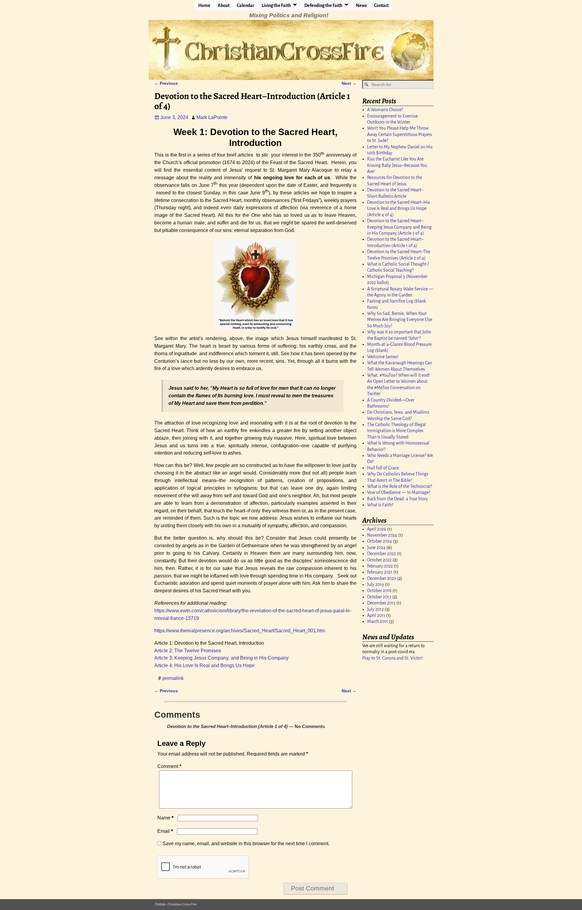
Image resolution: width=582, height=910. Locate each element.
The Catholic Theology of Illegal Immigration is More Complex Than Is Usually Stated (396, 430)
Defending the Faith (323, 5)
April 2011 (376, 615)
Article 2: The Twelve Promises (187, 650)
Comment (169, 766)
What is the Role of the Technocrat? (399, 486)
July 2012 (375, 609)
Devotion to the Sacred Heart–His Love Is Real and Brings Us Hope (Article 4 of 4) (398, 208)
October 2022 (379, 560)
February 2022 (380, 566)
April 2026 (376, 529)
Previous (166, 83)
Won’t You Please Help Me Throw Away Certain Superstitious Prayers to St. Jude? (399, 134)
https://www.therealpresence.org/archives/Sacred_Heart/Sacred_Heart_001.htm (239, 630)
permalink (173, 678)
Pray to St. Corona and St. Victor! (392, 658)
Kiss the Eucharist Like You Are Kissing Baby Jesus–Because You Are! (397, 165)
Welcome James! (382, 356)
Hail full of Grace (383, 467)
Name (165, 817)
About (223, 5)
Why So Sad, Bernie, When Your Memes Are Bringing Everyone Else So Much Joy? (399, 319)
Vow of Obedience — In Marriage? (398, 492)
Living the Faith (276, 5)
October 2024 (379, 541)
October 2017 (379, 596)
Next (349, 83)
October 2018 (379, 590)
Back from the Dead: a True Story (397, 498)
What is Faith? (380, 504)
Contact (381, 5)
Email (165, 831)
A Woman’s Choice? (385, 109)
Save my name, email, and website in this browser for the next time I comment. (245, 843)
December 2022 (381, 553)
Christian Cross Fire (182, 904)
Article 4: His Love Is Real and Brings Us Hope (204, 665)
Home (204, 5)
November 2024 (382, 535)
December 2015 (381, 603)
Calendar (245, 5)
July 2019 (375, 584)
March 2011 (377, 621)
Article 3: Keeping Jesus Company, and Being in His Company (221, 657)
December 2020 (381, 578)
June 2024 (376, 547)
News (361, 5)
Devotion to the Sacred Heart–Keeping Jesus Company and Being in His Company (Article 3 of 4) (399, 227)
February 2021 (380, 572)
